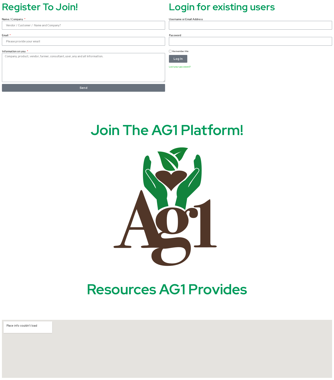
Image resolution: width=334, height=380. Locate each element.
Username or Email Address (186, 19)
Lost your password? (180, 66)
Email (5, 35)
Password (175, 35)
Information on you (14, 51)
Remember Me (180, 51)
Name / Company (13, 19)
